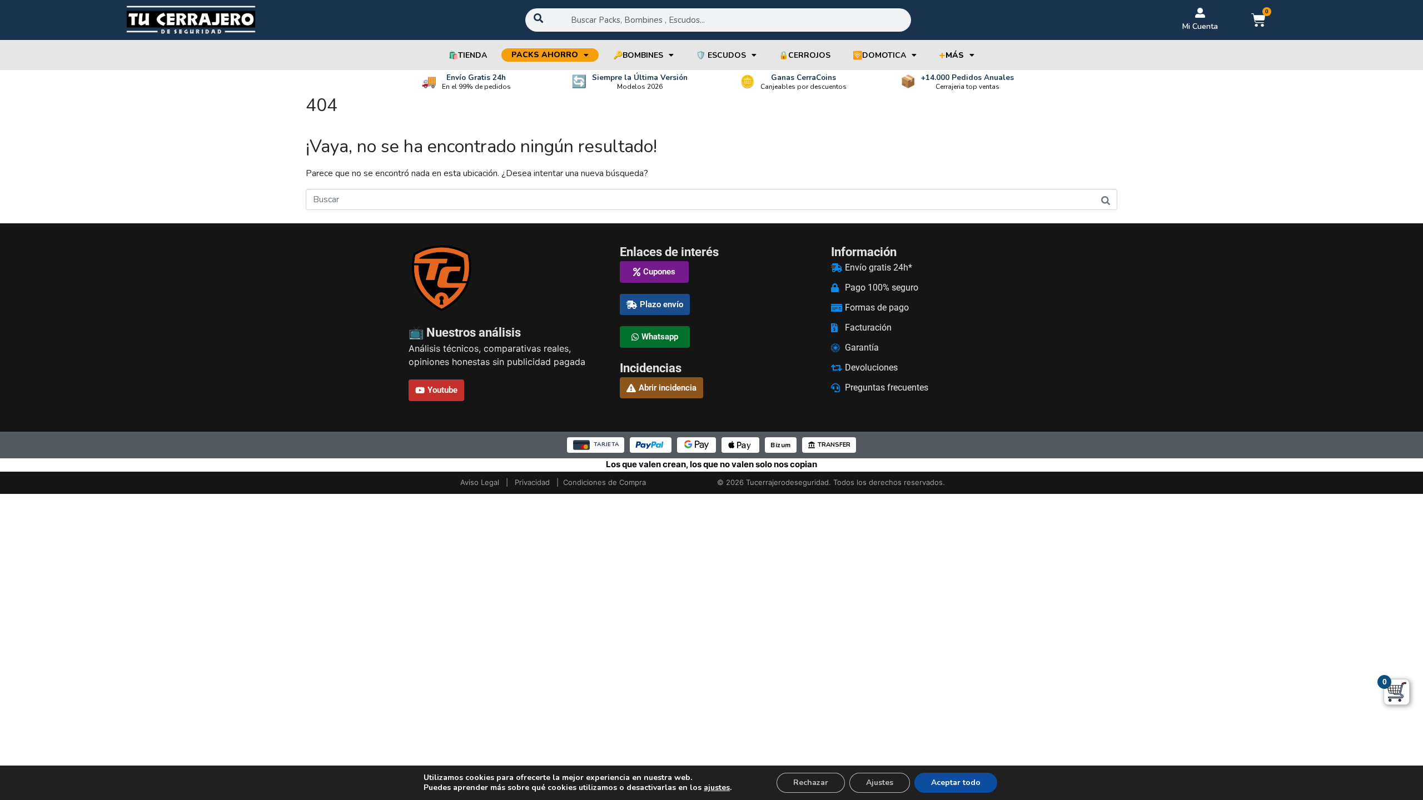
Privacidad (532, 482)
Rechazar (810, 782)
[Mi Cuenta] (1200, 13)
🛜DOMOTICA (879, 55)
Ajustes (879, 782)
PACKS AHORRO (544, 54)
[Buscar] (1105, 200)
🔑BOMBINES (638, 55)
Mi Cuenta (1200, 26)
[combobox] (718, 20)
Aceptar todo (956, 782)
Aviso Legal (479, 482)
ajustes (717, 788)
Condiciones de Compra (604, 482)
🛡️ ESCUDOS (721, 55)
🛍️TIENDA (468, 55)
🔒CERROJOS (804, 55)
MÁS (951, 55)
